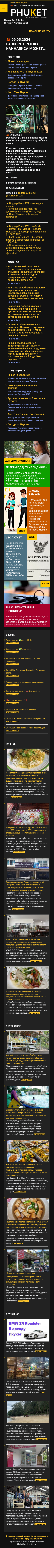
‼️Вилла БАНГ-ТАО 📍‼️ (16, 700)
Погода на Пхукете (18, 82)
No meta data (14, 283)
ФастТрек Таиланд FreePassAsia (26, 414)
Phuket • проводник (19, 61)
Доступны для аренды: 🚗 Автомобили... (23, 691)
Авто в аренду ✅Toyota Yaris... (19, 649)
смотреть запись (12, 643)
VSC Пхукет (14, 537)
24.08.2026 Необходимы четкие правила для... (26, 728)
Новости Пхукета (21, 3)
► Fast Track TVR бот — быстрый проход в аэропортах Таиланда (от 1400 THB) (25, 240)
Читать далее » (16, 797)
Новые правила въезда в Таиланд (22, 386)
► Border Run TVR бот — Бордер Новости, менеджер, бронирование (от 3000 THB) (26, 232)
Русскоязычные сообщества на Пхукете (26, 399)
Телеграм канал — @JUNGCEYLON (22, 194)
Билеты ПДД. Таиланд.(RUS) (26, 467)
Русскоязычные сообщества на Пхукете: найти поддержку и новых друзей (24, 407)
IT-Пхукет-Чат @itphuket (16, 23)
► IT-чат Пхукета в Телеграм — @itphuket (23, 215)
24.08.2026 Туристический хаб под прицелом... (26, 719)
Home (12, 3)
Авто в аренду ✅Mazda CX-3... (19, 640)
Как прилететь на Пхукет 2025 (25, 71)
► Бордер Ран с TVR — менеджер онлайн (25, 205)
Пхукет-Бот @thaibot (14, 20)
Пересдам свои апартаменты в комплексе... (25, 682)
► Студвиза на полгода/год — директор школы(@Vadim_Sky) (23, 210)
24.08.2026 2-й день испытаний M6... (21, 709)
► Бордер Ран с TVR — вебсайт (23, 226)
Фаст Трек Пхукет (18, 92)
